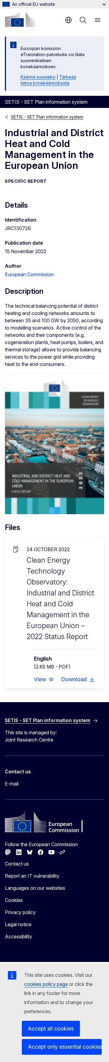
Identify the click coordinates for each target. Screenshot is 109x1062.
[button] (44, 679)
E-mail (11, 784)
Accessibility (18, 936)
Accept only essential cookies (65, 1047)
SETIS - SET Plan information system (47, 116)
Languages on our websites (35, 888)
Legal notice (18, 924)
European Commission (29, 274)
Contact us (17, 864)
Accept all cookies (51, 1028)
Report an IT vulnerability (32, 876)
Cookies (14, 900)
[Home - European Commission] (20, 19)
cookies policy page (46, 984)
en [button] (68, 20)
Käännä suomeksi (38, 76)
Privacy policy (20, 912)
